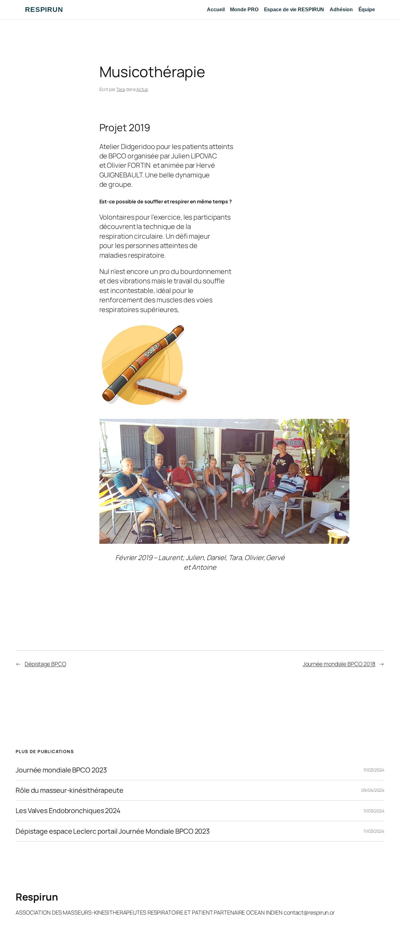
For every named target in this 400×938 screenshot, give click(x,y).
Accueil (215, 9)
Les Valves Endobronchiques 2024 (68, 810)
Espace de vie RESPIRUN (294, 9)
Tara (120, 89)
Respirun (37, 897)
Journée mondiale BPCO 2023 (61, 770)
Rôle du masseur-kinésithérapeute (69, 790)
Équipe (366, 9)
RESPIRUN (44, 9)
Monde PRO (244, 9)
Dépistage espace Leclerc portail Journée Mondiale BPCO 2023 (113, 831)
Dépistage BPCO (45, 664)
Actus (142, 89)
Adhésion (341, 9)
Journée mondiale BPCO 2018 (339, 664)
